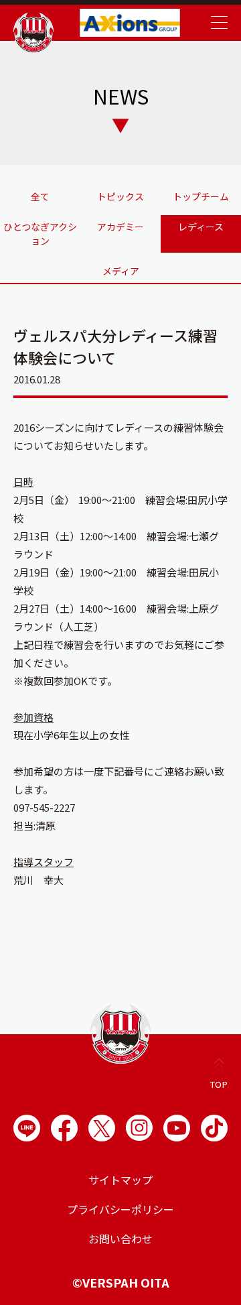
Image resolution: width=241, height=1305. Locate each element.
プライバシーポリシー (120, 1209)
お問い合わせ (120, 1239)
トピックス (120, 196)
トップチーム (201, 196)
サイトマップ (120, 1180)
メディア (120, 270)
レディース (201, 226)
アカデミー (120, 226)
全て (40, 196)
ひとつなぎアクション (40, 233)
